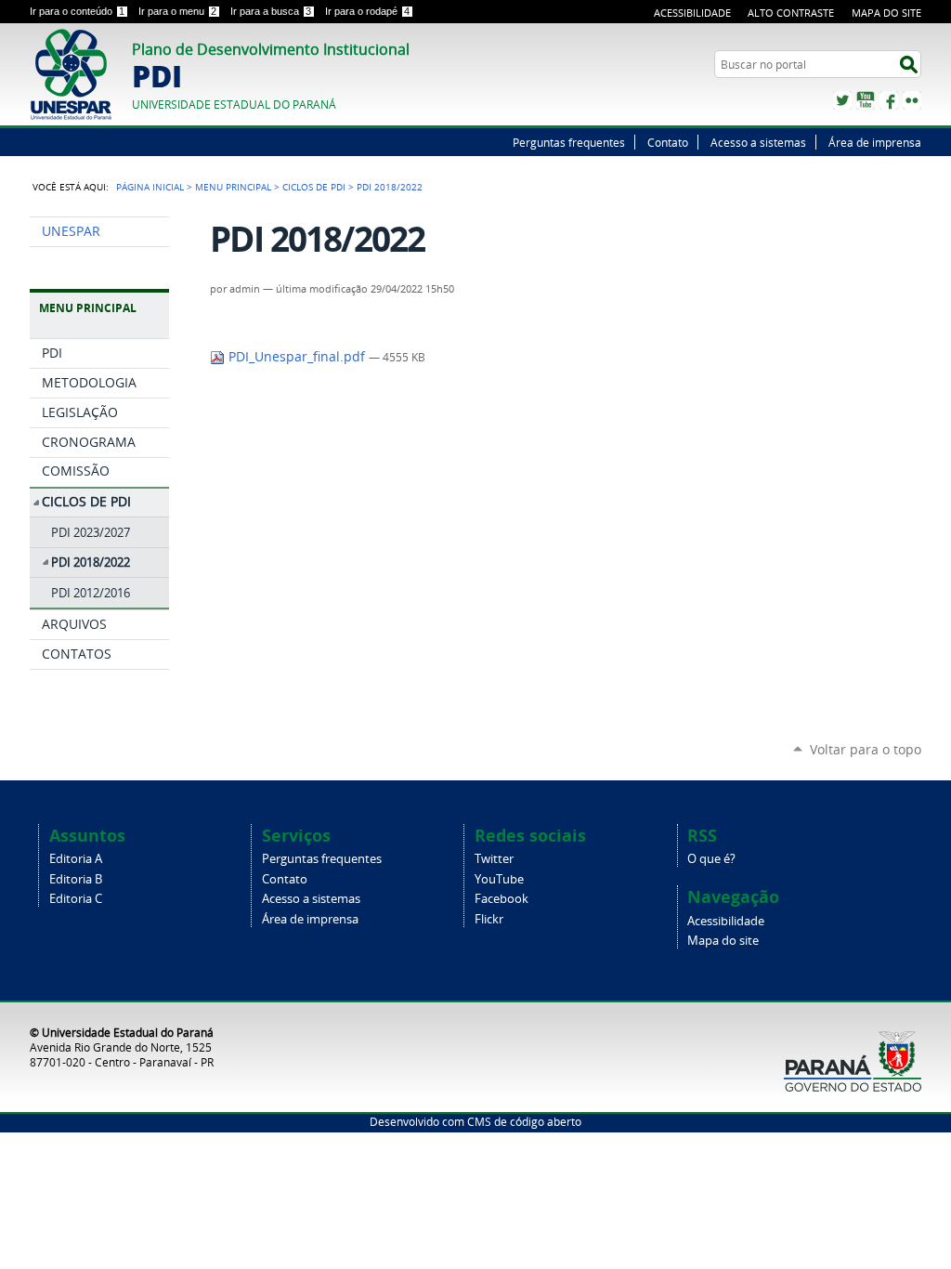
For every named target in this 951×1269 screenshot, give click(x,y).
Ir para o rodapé (367, 11)
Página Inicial (150, 186)
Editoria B (75, 879)
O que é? (711, 859)
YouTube (865, 100)
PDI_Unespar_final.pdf (297, 356)
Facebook (888, 100)
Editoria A (75, 859)
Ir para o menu (177, 11)
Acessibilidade (692, 13)
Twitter (842, 100)
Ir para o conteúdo (77, 11)
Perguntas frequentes (569, 142)
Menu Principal (233, 186)
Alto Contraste (791, 13)
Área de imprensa (874, 142)
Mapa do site (886, 13)
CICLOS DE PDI (313, 186)
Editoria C (75, 899)
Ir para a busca (270, 11)
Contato (667, 142)
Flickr (912, 100)
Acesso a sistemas (758, 142)
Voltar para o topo (865, 749)
